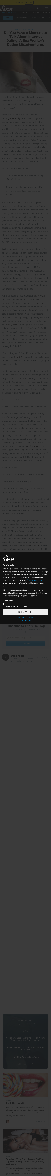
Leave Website (25, 620)
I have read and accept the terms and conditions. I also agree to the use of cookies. (26, 605)
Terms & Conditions (34, 580)
